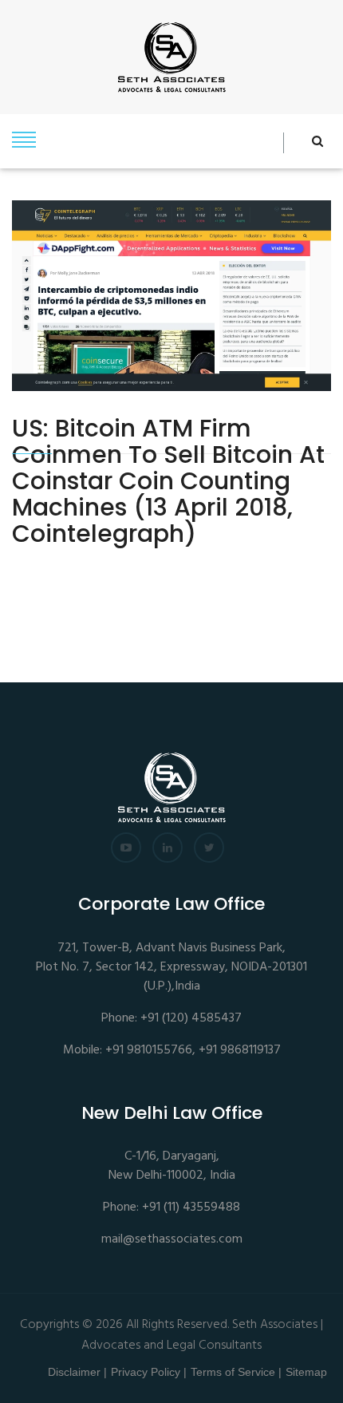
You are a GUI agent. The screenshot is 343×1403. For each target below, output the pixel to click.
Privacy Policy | (149, 1371)
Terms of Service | (236, 1371)
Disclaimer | (77, 1371)
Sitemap (306, 1371)
